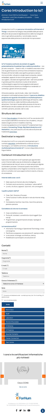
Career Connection (12, 338)
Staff (7, 314)
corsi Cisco (13, 132)
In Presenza (10, 330)
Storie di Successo (12, 322)
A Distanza (9, 326)
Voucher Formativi (12, 334)
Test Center (10, 342)
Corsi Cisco (34, 15)
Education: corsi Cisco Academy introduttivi (17, 17)
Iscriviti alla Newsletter (10, 300)
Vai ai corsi (23, 387)
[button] (2, 376)
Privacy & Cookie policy (33, 405)
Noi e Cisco (9, 310)
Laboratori (9, 318)
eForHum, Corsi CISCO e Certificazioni (14, 15)
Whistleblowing (21, 405)
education (11, 143)
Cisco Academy (12, 118)
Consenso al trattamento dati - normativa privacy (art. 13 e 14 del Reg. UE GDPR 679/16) (23, 296)
